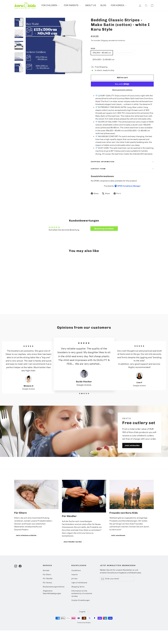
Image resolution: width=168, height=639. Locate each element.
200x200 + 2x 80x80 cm (103, 59)
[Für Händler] (84, 496)
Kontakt (46, 570)
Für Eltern (47, 575)
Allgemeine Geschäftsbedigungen (52, 592)
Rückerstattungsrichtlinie (53, 587)
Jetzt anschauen (118, 535)
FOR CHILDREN (49, 5)
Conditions (76, 570)
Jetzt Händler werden (73, 542)
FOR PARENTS (71, 5)
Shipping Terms (77, 587)
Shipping (104, 40)
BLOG (103, 5)
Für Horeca (47, 583)
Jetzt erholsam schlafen (26, 535)
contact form (98, 169)
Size (93, 48)
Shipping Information (102, 162)
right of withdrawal (79, 583)
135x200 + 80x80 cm (102, 52)
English (82, 612)
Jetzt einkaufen (132, 445)
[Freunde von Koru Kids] (131, 494)
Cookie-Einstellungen (80, 600)
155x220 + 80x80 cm (124, 52)
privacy (74, 579)
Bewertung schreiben (104, 228)
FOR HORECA (118, 5)
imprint (74, 575)
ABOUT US (90, 5)
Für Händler (48, 579)
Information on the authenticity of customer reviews (81, 593)
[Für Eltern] (36, 494)
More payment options (122, 90)
